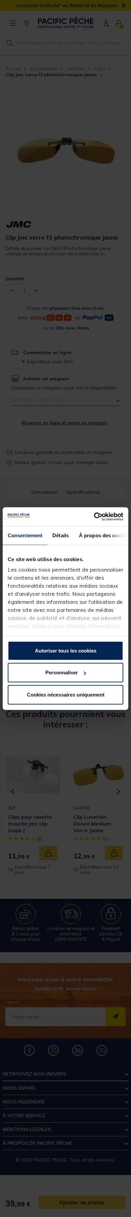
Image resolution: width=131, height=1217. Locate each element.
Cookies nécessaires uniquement (65, 694)
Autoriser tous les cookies (65, 650)
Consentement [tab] (25, 535)
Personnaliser (61, 672)
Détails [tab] (60, 535)
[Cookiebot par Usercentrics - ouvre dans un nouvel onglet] (94, 516)
